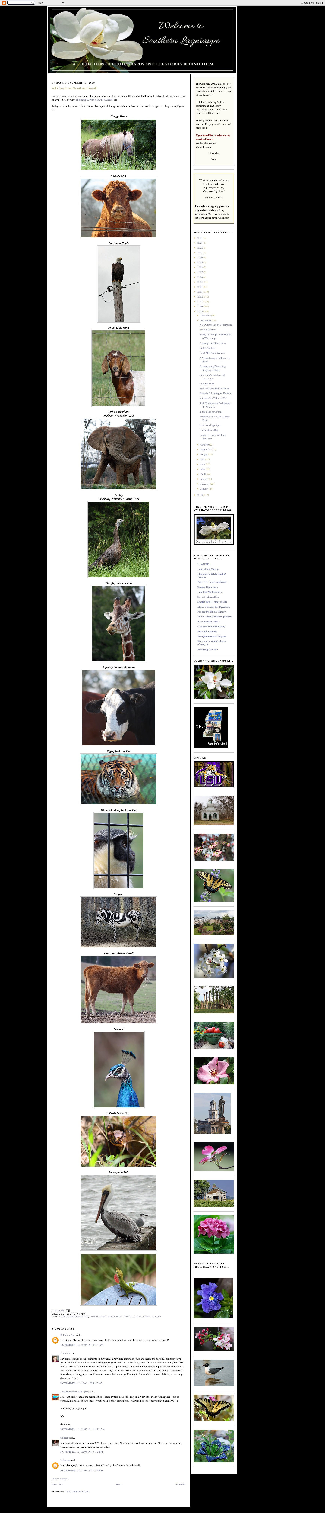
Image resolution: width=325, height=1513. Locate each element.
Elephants (114, 1317)
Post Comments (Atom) (77, 1491)
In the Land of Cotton (211, 411)
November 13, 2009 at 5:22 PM (81, 1451)
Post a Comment (60, 1478)
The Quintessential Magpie (74, 1391)
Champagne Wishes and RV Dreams (212, 575)
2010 (200, 306)
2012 (200, 296)
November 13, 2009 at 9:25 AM (81, 1383)
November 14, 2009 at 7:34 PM (81, 1470)
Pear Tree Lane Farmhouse (211, 582)
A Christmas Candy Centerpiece (216, 324)
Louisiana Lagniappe (210, 425)
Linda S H (65, 1353)
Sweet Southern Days (208, 596)
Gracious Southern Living (211, 626)
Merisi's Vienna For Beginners (213, 606)
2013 (200, 291)
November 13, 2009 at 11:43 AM (82, 1429)
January (204, 488)
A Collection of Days (208, 621)
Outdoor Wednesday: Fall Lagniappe (213, 376)
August (204, 454)
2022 (200, 247)
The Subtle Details (207, 631)
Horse (147, 1317)
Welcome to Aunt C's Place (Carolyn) (211, 642)
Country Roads (207, 383)
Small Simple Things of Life (212, 601)
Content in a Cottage (208, 569)
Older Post (180, 1484)
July (202, 459)
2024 (200, 238)
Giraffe (128, 1317)
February (205, 483)
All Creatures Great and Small (74, 88)
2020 (200, 257)
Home (119, 1484)
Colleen (64, 1437)
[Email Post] (67, 1311)
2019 (200, 262)
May (203, 469)
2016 (200, 277)
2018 (200, 267)
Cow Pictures (98, 1317)
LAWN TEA (203, 564)
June (203, 464)
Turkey (156, 1317)
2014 (200, 286)
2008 (200, 495)
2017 (200, 272)
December (205, 315)
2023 (200, 242)
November (206, 320)
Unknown (65, 1460)
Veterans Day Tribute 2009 (213, 398)
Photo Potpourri (208, 329)
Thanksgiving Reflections (213, 343)
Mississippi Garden (207, 649)
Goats (138, 1317)
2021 (200, 252)
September (206, 449)
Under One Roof (208, 348)
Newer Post (57, 1484)
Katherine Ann (67, 1335)
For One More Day (209, 430)
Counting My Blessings (209, 592)
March (204, 479)
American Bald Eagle (75, 1317)
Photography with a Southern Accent (94, 99)
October (204, 444)
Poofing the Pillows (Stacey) (211, 611)
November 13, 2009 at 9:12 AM (81, 1345)
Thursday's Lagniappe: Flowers (215, 393)
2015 (200, 282)
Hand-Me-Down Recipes (212, 353)
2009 (200, 311)
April (203, 474)
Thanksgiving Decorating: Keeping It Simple (213, 368)
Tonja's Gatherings (207, 587)
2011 (200, 301)
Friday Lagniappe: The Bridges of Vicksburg (215, 336)
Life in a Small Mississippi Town (214, 616)
